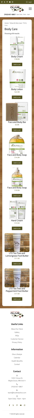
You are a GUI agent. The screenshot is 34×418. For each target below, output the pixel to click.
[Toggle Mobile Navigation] (30, 9)
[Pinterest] (7, 2)
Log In (30, 2)
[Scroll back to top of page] (30, 414)
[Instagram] (12, 2)
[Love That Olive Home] (17, 9)
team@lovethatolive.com (17, 392)
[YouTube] (10, 2)
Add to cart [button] (17, 64)
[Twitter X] (4, 2)
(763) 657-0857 (10, 14)
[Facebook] (2, 2)
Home (6, 22)
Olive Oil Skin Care (16, 22)
